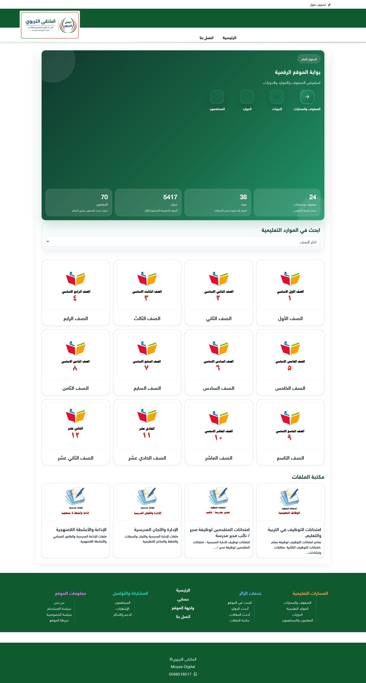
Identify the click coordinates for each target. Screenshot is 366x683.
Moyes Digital (183, 666)
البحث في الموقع (240, 602)
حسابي (183, 598)
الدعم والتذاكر (122, 614)
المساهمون (122, 602)
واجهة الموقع (183, 607)
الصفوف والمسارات (297, 602)
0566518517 (180, 673)
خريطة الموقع (59, 619)
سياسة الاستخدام (59, 608)
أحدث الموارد (239, 608)
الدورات (297, 614)
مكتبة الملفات (239, 619)
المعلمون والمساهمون (297, 619)
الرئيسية (229, 37)
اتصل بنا (206, 37)
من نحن (59, 602)
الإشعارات (122, 608)
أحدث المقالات (239, 614)
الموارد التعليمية (297, 608)
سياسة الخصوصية (59, 614)
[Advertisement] (183, 150)
